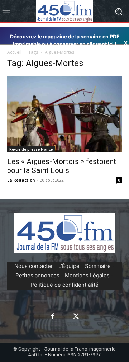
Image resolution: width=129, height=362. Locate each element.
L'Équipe (69, 266)
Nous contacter (33, 266)
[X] (76, 317)
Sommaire (98, 266)
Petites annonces (37, 275)
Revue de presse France (31, 149)
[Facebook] (53, 317)
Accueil (14, 52)
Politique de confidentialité (64, 284)
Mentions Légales (87, 275)
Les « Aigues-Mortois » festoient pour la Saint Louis (61, 166)
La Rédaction (21, 180)
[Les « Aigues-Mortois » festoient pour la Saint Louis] (64, 114)
